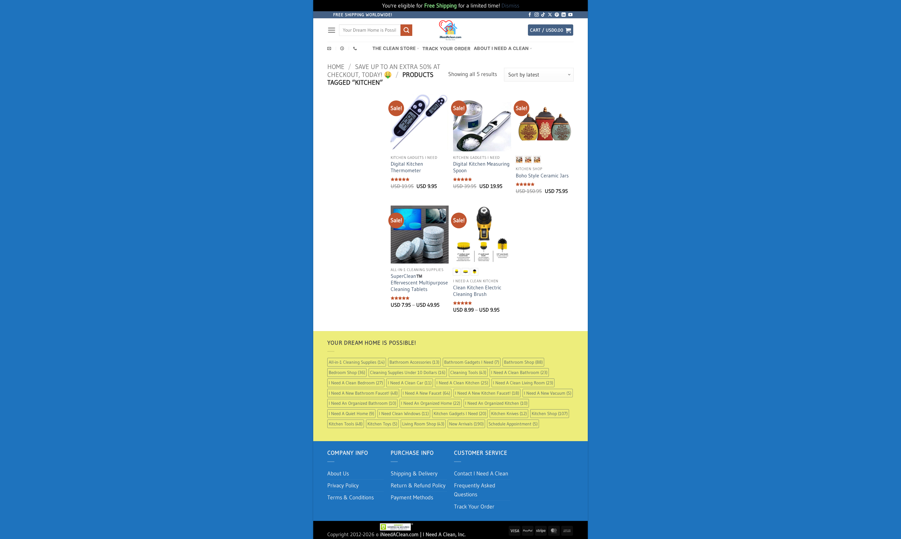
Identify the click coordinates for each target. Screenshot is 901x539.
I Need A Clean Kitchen (462, 383)
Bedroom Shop (347, 372)
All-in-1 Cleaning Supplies (357, 362)
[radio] (519, 159)
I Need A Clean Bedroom (356, 383)
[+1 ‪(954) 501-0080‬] (355, 48)
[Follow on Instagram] (536, 15)
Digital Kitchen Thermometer (407, 167)
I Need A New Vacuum (547, 393)
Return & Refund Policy (418, 485)
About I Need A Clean (501, 48)
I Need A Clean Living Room (523, 383)
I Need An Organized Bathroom (362, 403)
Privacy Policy (343, 485)
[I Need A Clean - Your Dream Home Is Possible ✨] (450, 30)
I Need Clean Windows (404, 413)
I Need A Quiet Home (351, 413)
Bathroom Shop (523, 362)
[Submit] (406, 30)
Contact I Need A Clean (481, 473)
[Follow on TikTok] (543, 15)
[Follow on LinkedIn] (563, 15)
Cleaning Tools (468, 372)
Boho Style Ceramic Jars (542, 175)
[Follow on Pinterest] (557, 15)
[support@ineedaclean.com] (329, 48)
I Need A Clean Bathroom (519, 372)
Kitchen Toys (382, 424)
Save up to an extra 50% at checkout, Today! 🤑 (383, 70)
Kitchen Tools (346, 424)
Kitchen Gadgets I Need (460, 413)
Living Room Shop (423, 424)
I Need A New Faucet (426, 393)
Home (335, 67)
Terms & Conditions (350, 497)
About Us (338, 473)
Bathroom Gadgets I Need (471, 362)
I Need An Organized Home (430, 403)
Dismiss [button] (510, 5)
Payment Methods (412, 497)
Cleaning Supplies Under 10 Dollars (407, 372)
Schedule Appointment (513, 424)
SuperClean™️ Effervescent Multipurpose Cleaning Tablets (419, 282)
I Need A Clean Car (409, 383)
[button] (331, 30)
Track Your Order (446, 48)
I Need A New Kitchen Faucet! (487, 393)
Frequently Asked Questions (474, 490)
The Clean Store (394, 48)
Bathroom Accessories (414, 362)
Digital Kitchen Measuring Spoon (481, 167)
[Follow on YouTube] (570, 15)
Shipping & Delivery (414, 473)
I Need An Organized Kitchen (496, 403)
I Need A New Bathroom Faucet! (363, 393)
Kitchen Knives (509, 413)
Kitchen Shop (550, 413)
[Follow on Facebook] (530, 15)
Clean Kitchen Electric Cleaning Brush (477, 290)
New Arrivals (466, 424)
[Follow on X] (550, 15)
